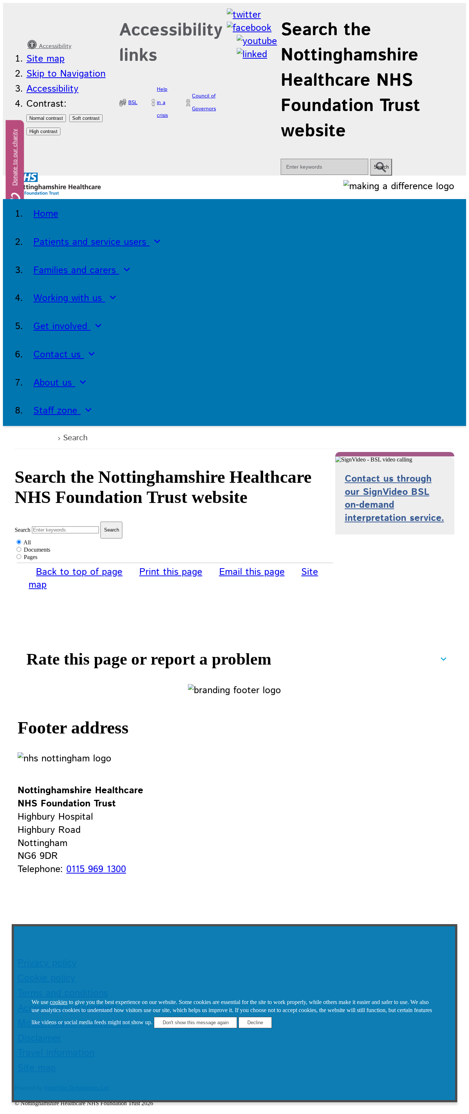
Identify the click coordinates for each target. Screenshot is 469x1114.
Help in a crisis (162, 103)
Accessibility (54, 46)
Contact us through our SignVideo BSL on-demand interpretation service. (394, 498)
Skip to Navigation (66, 74)
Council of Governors (204, 102)
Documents (37, 550)
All (27, 542)
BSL (132, 102)
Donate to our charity (15, 157)
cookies (58, 1002)
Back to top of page (79, 572)
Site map (45, 59)
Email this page (252, 572)
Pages (30, 557)
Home (40, 437)
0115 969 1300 (96, 869)
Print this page (170, 572)
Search (22, 529)
